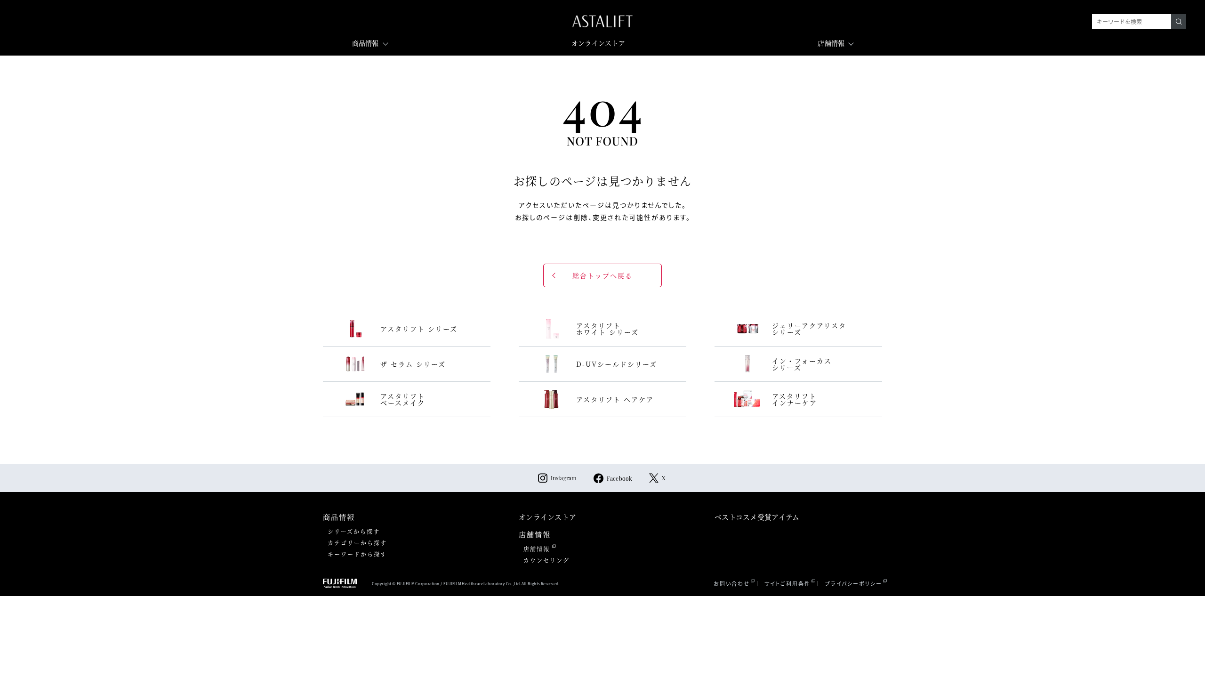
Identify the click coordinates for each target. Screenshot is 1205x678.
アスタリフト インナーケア (794, 399)
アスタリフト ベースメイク (402, 399)
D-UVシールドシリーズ (616, 364)
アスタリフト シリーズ (419, 328)
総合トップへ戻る (602, 275)
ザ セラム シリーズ (413, 364)
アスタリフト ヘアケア (615, 399)
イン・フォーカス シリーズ (802, 364)
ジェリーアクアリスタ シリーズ (809, 329)
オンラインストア (598, 43)
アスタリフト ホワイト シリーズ (607, 329)
